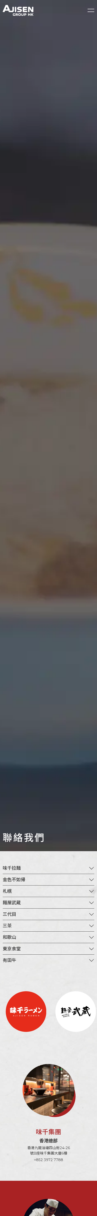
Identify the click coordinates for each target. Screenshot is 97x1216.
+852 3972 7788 (48, 1160)
